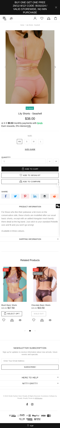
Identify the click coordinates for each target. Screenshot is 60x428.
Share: (4, 192)
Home (22, 25)
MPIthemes (38, 398)
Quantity (6, 157)
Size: (30, 136)
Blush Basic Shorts (9, 305)
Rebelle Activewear (11, 18)
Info (29, 126)
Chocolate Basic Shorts (41, 305)
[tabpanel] (15, 298)
